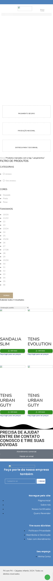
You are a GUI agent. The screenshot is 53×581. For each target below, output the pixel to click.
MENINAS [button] (8, 174)
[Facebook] (23, 487)
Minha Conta (42, 10)
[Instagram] (30, 487)
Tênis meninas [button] (10, 181)
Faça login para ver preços (10, 354)
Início (2, 158)
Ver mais (13, 351)
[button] (6, 195)
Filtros (6, 295)
